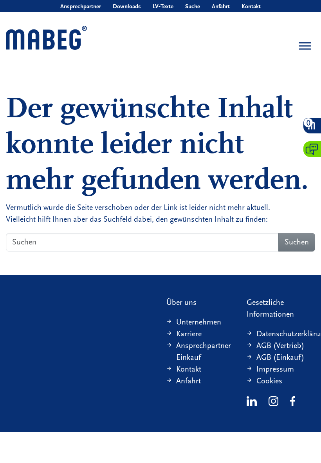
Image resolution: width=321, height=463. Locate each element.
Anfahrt (221, 6)
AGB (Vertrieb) (280, 345)
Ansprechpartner (80, 6)
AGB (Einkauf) (280, 357)
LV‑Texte (163, 6)
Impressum (275, 369)
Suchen (297, 241)
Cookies (269, 380)
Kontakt (251, 6)
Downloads (127, 6)
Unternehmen (198, 321)
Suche (192, 6)
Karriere (189, 333)
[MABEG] (46, 39)
